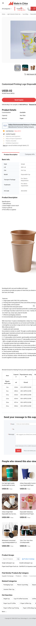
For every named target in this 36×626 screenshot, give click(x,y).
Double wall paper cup (25, 563)
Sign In (5, 145)
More (3, 611)
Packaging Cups (8, 585)
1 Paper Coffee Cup (25, 603)
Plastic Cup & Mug (22, 585)
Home (3, 14)
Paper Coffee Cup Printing (11, 608)
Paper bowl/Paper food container (10, 566)
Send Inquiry (19, 100)
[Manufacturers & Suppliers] (18, 3)
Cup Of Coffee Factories (21, 599)
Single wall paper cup (8, 563)
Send (18, 450)
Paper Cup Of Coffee (9, 603)
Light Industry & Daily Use (13, 14)
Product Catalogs (29, 559)
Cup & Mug (25, 14)
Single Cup (6, 599)
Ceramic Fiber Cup (8, 589)
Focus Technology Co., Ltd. (24, 618)
